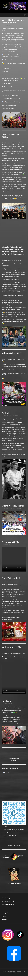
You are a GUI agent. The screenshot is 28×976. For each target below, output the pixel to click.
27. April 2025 (5, 415)
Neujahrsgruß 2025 (10, 542)
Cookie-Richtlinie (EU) (8, 901)
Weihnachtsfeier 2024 (11, 647)
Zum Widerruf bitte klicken (14, 883)
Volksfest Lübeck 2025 (12, 353)
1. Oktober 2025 (6, 256)
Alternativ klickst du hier (10, 835)
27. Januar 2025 (6, 508)
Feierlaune (6, 701)
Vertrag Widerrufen (7, 913)
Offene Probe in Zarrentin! (13, 506)
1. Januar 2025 (6, 544)
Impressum (5, 919)
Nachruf (5, 413)
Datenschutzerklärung (8, 904)
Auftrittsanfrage (6, 898)
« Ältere (4, 750)
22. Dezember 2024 (7, 649)
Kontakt (4, 916)
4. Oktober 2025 (6, 139)
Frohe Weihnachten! (11, 578)
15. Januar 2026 (6, 25)
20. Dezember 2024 (7, 703)
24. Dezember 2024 (7, 580)
